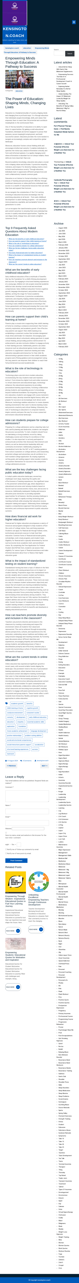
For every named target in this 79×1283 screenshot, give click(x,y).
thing (60, 1170)
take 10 (61, 1139)
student (61, 1124)
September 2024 (64, 293)
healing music (63, 727)
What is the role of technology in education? (24, 243)
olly (60, 952)
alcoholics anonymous (61, 450)
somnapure (62, 1102)
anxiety (61, 463)
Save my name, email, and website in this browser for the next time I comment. (25, 836)
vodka (61, 1218)
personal (61, 969)
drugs (60, 659)
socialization (39, 745)
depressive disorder (65, 634)
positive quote (64, 1000)
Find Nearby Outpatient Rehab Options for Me (64, 132)
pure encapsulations (65, 1036)
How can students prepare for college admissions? (26, 246)
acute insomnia (64, 427)
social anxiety (63, 1099)
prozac (61, 1027)
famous (61, 693)
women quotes (64, 1245)
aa (59, 395)
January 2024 (63, 316)
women (61, 1243)
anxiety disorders (64, 468)
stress (61, 1122)
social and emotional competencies (19, 740)
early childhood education (37, 717)
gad (60, 702)
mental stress (63, 902)
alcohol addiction (65, 446)
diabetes (61, 645)
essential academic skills (35, 722)
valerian (61, 1206)
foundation (22, 726)
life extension (63, 819)
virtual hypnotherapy (66, 1212)
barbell (61, 488)
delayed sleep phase (66, 621)
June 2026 (62, 234)
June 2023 (62, 335)
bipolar (61, 511)
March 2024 (62, 310)
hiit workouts (63, 747)
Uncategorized (63, 1192)
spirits (61, 1110)
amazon (61, 457)
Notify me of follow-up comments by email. (23, 849)
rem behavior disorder (62, 1056)
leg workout (63, 814)
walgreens (62, 1223)
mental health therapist (62, 898)
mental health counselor (62, 888)
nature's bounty (64, 935)
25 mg (61, 381)
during (61, 662)
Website (8, 829)
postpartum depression (61, 1007)
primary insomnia (64, 1013)
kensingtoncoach (42, 760)
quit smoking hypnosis (62, 1039)
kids (60, 789)
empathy (20, 722)
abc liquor (62, 407)
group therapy (64, 719)
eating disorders (64, 665)
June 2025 (62, 267)
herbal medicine (64, 741)
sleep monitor (63, 1093)
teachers (62, 1153)
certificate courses (65, 565)
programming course (66, 1019)
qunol (60, 1043)
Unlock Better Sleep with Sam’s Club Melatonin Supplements (64, 69)
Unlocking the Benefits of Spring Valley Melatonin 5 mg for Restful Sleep (64, 107)
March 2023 (62, 344)
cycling (61, 612)
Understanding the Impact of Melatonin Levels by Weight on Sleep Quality (63, 97)
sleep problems (64, 1096)
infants (61, 777)
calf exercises (63, 528)
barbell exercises (64, 491)
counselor (62, 606)
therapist (62, 1167)
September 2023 (64, 327)
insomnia (62, 780)
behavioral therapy (65, 497)
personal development (60, 976)
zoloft (61, 1262)
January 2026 (63, 248)
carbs (61, 536)
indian (61, 775)
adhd (60, 432)
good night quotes (65, 713)
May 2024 (62, 304)
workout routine (64, 1251)
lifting (61, 825)
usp (60, 1204)
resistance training (65, 1071)
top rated (62, 1175)
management (63, 853)
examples (62, 676)
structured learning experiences (17, 749)
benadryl (61, 502)
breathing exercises (65, 525)
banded (61, 485)
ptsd (60, 1033)
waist (60, 1221)
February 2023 (63, 347)
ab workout (63, 401)
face (60, 687)
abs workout (63, 421)
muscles (61, 918)
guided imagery (64, 721)
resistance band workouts (63, 1064)
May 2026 (62, 236)
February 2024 (63, 313)
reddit (61, 1049)
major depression (64, 850)
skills (60, 1085)
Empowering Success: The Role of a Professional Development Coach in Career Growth (64, 79)
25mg (60, 384)
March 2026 (62, 242)
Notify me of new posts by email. (19, 853)
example (61, 673)
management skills (65, 855)
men (60, 881)
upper (60, 1201)
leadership (62, 794)
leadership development (61, 798)
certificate (62, 559)
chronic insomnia (64, 576)
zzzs (60, 1268)
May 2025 (62, 270)
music (61, 921)
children (61, 573)
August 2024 (63, 296)
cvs (60, 609)
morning (61, 913)
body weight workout (66, 517)
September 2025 (64, 259)
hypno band (63, 758)
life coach (62, 816)
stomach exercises (65, 1116)
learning (61, 808)
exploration (11, 726)
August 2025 (63, 262)
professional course (66, 1016)
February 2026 (63, 245)
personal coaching (65, 972)
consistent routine (33, 713)
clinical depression (65, 587)
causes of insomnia (66, 556)
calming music (63, 534)
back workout (63, 483)
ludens (61, 842)
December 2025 (64, 250)
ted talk (61, 1158)
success (35, 749)
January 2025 (63, 282)
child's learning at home (15, 708)
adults (61, 435)
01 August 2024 (12, 761)
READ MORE (13, 931)
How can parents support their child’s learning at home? (28, 241)
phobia (61, 983)
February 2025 (63, 279)
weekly (61, 1229)
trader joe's (63, 1178)
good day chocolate (66, 710)
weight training (64, 1237)
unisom (61, 1198)
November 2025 (64, 253)
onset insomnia (64, 958)
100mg (61, 362)
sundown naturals (65, 1133)
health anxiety (63, 735)
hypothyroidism (64, 772)
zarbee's (61, 1260)
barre (60, 494)
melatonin (62, 867)
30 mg (61, 387)
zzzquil (61, 1265)
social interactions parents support (19, 745)
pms (60, 997)
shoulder (61, 1079)
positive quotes (64, 1003)
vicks (60, 1209)
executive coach (64, 679)
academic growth (17, 703)
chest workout (64, 570)
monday (61, 910)
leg (60, 811)
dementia (62, 629)
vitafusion (62, 1215)
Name (8, 805)
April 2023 (62, 341)
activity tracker (64, 424)
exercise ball (63, 685)
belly (60, 500)
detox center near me (63, 638)
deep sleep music (64, 618)
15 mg (61, 367)
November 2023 (64, 321)
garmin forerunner (65, 707)
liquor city (62, 833)
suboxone (62, 1127)
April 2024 (62, 307)
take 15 (61, 1141)
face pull (62, 690)
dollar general (63, 651)
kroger (61, 791)
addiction (62, 429)
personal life (63, 980)
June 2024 (62, 301)
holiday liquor (63, 750)
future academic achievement (17, 731)
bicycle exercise (64, 508)
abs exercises (63, 418)
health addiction (64, 733)
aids (60, 441)
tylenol (61, 1187)
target (61, 1150)
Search (56, 50)
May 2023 (62, 338)
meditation (62, 861)
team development (65, 1155)
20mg (60, 379)
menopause (62, 884)
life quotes (63, 822)
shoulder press (64, 1082)
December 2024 (64, 284)
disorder (61, 648)
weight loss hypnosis (61, 1233)
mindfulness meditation (61, 906)
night (60, 944)
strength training (64, 1119)
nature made (63, 930)
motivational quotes (65, 916)
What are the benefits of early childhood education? (26, 239)
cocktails (62, 592)
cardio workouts (64, 545)
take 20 (61, 1144)
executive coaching (65, 682)
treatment (62, 1184)
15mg (60, 370)
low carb (62, 839)
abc (60, 404)
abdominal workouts (66, 415)
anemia (61, 460)
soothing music (64, 1105)
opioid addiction (64, 961)
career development (65, 550)
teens (61, 1161)
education (27, 48)
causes (61, 553)
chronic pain (63, 579)
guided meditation (65, 724)
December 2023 (64, 318)
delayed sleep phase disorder (64, 625)
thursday (62, 1172)
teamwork (10, 754)
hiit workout (63, 744)
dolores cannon (64, 653)
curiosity (10, 717)
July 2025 (62, 265)
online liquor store (65, 955)
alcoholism (62, 454)
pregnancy (62, 1011)
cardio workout (64, 542)
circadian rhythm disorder (63, 583)
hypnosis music (64, 761)
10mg (60, 364)
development (21, 717)
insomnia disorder (65, 783)
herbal (61, 738)
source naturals (64, 1107)
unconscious (63, 1195)
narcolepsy (62, 924)
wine (60, 1240)
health (61, 730)
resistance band (64, 1060)
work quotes (63, 1248)
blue (60, 514)
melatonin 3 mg (64, 872)
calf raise (62, 531)
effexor (61, 670)
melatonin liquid (64, 875)
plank (60, 991)
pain (60, 966)
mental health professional (62, 893)
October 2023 (63, 324)
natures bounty (64, 938)
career (61, 548)
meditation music (64, 864)
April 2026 (62, 239)
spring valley (63, 1113)
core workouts (64, 601)
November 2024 (64, 287)
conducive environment (15, 713)
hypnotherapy (63, 764)
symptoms (62, 1136)
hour (60, 752)
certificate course (65, 562)
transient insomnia (65, 1181)
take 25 (61, 1147)
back (60, 480)
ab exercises (63, 398)
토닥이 (56, 201)
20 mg (61, 376)
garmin (61, 704)
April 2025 (62, 273)
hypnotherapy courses (62, 768)
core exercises (64, 598)
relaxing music (64, 1052)
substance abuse (65, 1130)
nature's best (63, 932)
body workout (63, 519)
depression (62, 631)
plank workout (63, 994)
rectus (61, 1046)
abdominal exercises (66, 412)
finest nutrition (64, 696)
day (60, 615)
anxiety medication (65, 474)
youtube (61, 1257)
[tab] (74, 22)
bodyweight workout (66, 522)
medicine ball (63, 858)
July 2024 (62, 299)
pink (60, 988)
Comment (9, 787)
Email (7, 817)
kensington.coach (12, 48)
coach (61, 590)
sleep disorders (64, 1088)
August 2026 (63, 228)
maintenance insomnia (61, 846)
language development (38, 731)
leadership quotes (65, 805)
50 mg (61, 393)
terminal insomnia (65, 1164)
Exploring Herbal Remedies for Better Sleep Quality (63, 89)
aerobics (62, 438)
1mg (60, 373)
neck (60, 941)
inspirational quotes (65, 786)
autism (61, 477)
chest (61, 567)
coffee (61, 595)
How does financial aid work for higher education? (26, 253)
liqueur (61, 828)
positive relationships (14, 735)
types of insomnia (65, 1189)
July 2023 (62, 332)
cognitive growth (32, 708)
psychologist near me (66, 1030)
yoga (60, 1254)
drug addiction (64, 656)
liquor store (63, 836)
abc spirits (62, 410)
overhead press (64, 964)
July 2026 (62, 231)
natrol (61, 927)
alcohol (61, 444)
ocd (60, 947)
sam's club (62, 1076)
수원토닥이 (58, 144)
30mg (60, 390)
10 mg (61, 359)
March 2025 (62, 276)
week (60, 1226)
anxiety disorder (64, 466)
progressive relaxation (61, 1023)
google (61, 716)
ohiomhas (62, 949)
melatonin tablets (65, 878)
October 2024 (63, 290)
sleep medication (64, 1091)
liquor (61, 831)
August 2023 (63, 330)
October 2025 (63, 256)
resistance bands (65, 1068)
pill (59, 986)
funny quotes (63, 699)
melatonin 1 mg (64, 870)
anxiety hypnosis (64, 471)
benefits (29, 703)
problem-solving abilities (33, 735)
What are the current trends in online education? (25, 264)
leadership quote (65, 802)
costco (61, 604)
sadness (61, 1074)
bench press (63, 505)
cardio (61, 539)
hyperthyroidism (64, 755)
